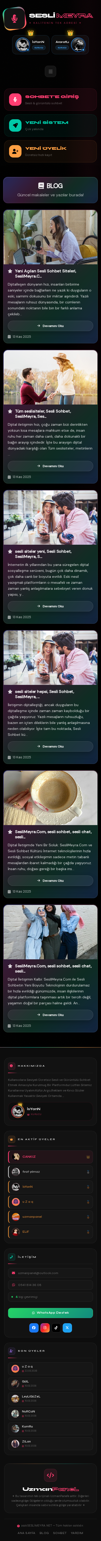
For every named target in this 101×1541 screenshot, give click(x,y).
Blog (44, 1533)
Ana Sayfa (26, 1533)
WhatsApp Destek (53, 1312)
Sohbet (60, 1533)
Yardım (77, 1533)
